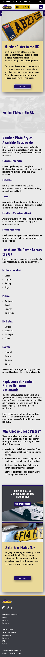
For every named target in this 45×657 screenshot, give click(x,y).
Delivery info (6, 638)
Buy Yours (22, 86)
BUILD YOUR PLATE (22, 7)
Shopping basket (7, 629)
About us (5, 620)
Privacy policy (6, 635)
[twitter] (12, 607)
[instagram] (3, 607)
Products (5, 617)
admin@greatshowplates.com (11, 650)
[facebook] (7, 607)
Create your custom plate (10, 614)
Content (4, 643)
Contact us (5, 623)
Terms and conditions (9, 632)
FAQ (3, 641)
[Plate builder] (7, 7)
